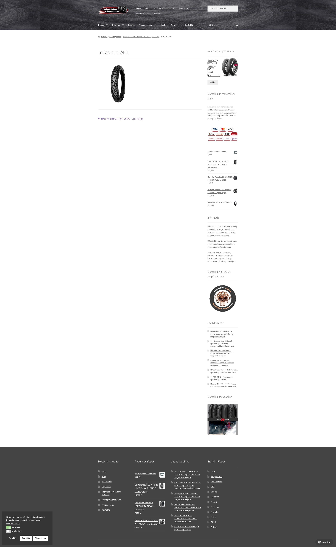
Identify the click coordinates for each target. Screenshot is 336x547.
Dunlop (214, 491)
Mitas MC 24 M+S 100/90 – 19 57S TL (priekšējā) (141, 37)
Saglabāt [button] (26, 538)
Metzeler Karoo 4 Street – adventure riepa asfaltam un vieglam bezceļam (222, 353)
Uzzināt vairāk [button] (13, 523)
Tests (163, 25)
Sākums (104, 37)
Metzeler (215, 507)
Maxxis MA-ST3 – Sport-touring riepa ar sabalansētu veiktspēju (223, 385)
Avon (213, 471)
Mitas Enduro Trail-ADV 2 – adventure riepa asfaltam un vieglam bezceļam (222, 334)
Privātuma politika (143, 14)
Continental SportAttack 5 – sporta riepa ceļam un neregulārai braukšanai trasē (222, 343)
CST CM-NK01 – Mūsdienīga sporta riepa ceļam (221, 378)
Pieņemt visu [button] (40, 538)
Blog (154, 8)
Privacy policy (108, 504)
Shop (146, 8)
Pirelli (213, 522)
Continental (216, 481)
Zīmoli (174, 25)
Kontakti (157, 14)
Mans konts (183, 8)
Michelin (215, 512)
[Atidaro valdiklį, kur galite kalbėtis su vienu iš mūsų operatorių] (324, 542)
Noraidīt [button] (12, 538)
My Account (107, 481)
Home (138, 8)
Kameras (116, 25)
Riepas (101, 25)
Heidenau (215, 496)
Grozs (173, 8)
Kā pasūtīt (163, 8)
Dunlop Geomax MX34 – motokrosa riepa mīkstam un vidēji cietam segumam (222, 363)
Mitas (213, 517)
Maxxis (214, 501)
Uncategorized (115, 37)
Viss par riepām (146, 25)
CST (212, 486)
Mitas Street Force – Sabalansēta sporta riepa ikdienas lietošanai (224, 371)
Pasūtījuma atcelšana (111, 499)
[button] (8, 527)
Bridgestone (216, 476)
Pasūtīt (131, 25)
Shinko (214, 527)
